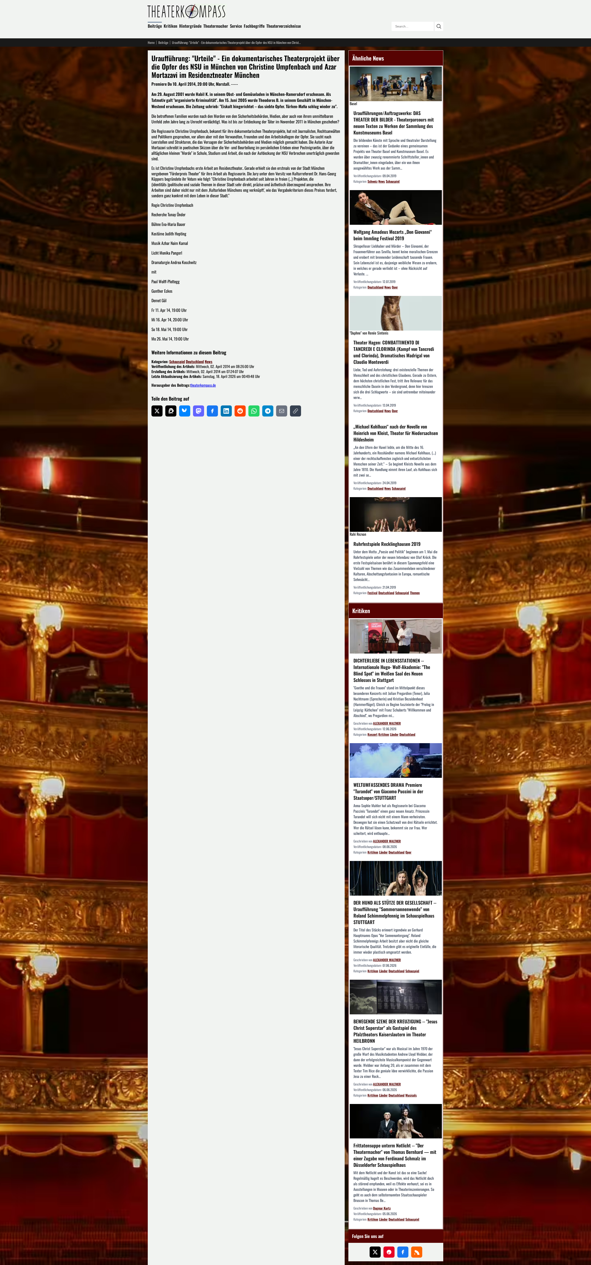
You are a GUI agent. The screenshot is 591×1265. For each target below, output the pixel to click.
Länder (394, 734)
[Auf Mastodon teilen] (198, 411)
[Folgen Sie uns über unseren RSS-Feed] (416, 1252)
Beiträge (155, 26)
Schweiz (372, 181)
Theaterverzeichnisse (283, 26)
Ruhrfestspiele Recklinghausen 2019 (387, 543)
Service (236, 26)
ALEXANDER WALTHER (387, 723)
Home (151, 42)
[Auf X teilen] (157, 411)
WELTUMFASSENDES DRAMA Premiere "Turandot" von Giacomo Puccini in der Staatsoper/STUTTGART (388, 791)
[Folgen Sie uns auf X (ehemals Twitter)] (375, 1252)
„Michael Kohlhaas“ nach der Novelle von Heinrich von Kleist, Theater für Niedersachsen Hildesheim (395, 433)
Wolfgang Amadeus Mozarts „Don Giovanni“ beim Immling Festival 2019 (392, 235)
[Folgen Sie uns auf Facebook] (402, 1252)
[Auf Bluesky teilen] (184, 411)
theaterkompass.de (203, 385)
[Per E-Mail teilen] (281, 411)
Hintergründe (190, 26)
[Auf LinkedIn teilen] (226, 411)
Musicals (411, 1095)
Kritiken (170, 26)
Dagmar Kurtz (382, 1208)
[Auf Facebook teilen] (212, 411)
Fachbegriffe (254, 26)
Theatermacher (215, 26)
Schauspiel (177, 361)
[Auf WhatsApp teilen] (253, 411)
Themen (415, 592)
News (208, 361)
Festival (372, 592)
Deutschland (195, 361)
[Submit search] (438, 26)
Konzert (372, 734)
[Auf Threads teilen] (170, 411)
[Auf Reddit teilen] (240, 411)
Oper (395, 287)
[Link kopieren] (295, 411)
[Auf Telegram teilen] (267, 411)
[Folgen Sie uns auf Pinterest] (389, 1252)
